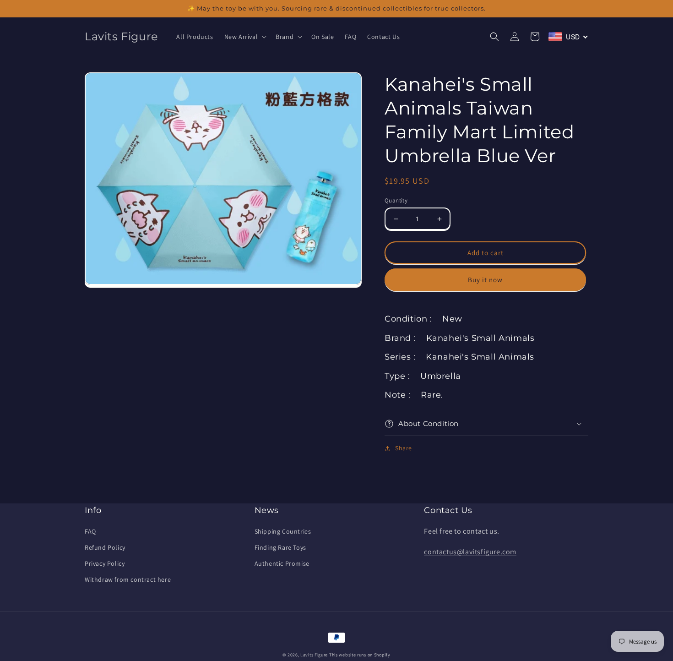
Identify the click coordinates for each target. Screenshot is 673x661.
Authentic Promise (282, 563)
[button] (245, 36)
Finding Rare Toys (280, 547)
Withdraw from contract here (128, 579)
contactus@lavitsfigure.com (470, 552)
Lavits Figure (314, 655)
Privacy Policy (105, 563)
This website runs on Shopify (360, 655)
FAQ (90, 531)
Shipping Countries (283, 531)
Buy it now (485, 279)
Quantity (396, 200)
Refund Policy (105, 547)
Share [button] (403, 448)
